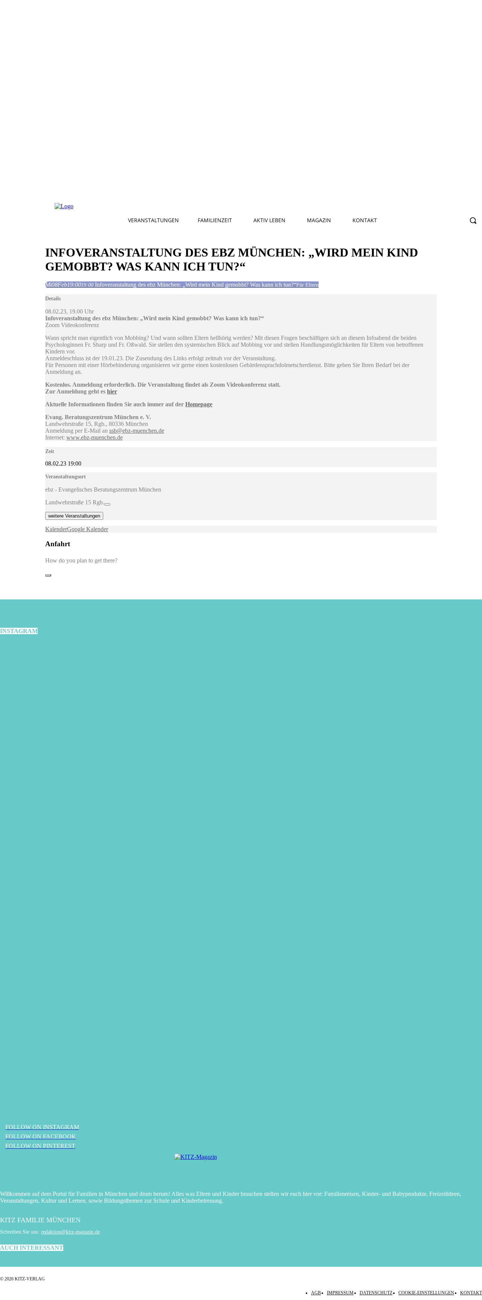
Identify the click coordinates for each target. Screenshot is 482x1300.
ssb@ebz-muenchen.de (136, 430)
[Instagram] (170, 206)
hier (112, 391)
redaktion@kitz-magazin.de (70, 1232)
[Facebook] (152, 206)
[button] (473, 220)
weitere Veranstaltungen (74, 516)
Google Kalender (87, 529)
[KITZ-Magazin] (241, 1168)
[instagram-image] (80, 723)
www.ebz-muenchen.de (94, 437)
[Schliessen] (48, 575)
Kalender (56, 529)
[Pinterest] (188, 206)
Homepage (198, 404)
